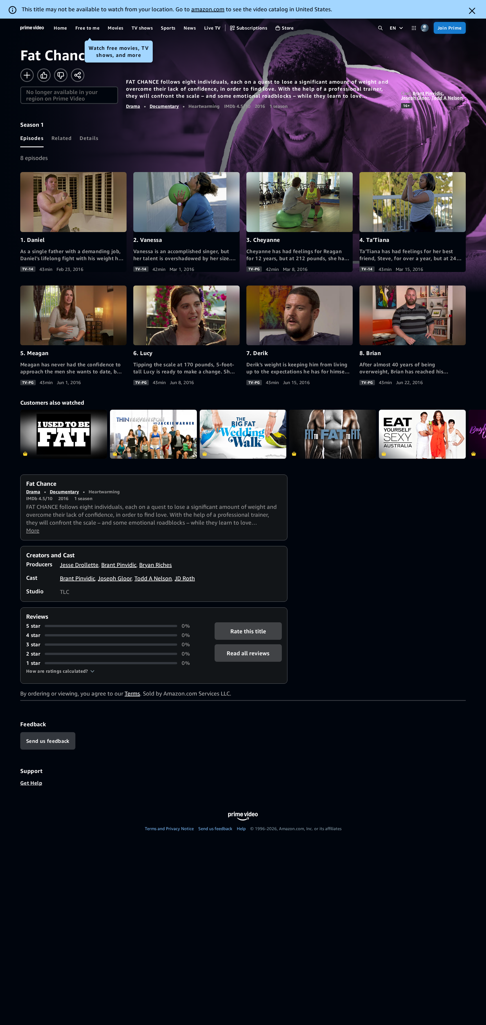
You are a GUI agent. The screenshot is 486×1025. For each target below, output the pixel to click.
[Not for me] (61, 75)
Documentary (164, 106)
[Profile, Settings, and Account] (424, 28)
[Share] (77, 75)
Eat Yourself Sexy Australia (422, 434)
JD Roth (185, 578)
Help (241, 828)
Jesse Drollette (79, 564)
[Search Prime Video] (380, 28)
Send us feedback (215, 828)
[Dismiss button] (472, 11)
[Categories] (413, 28)
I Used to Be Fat (63, 434)
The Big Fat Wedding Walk (243, 434)
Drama (133, 106)
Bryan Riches (155, 564)
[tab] (32, 138)
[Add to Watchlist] (27, 75)
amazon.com (207, 9)
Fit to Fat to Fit (332, 434)
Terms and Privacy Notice (169, 828)
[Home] (32, 28)
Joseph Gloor (415, 98)
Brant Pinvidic (428, 93)
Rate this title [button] (248, 631)
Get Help (31, 783)
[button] (60, 671)
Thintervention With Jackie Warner (153, 434)
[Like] (44, 75)
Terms (132, 693)
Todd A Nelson (447, 98)
